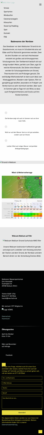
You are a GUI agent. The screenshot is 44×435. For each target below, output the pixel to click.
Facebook (9, 355)
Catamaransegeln (11, 19)
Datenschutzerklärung (9, 424)
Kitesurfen (8, 22)
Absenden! (22, 412)
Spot (5, 29)
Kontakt (7, 33)
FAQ (5, 37)
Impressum (6, 318)
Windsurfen (8, 15)
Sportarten (8, 11)
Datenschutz (6, 316)
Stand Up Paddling (11, 26)
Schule (6, 8)
